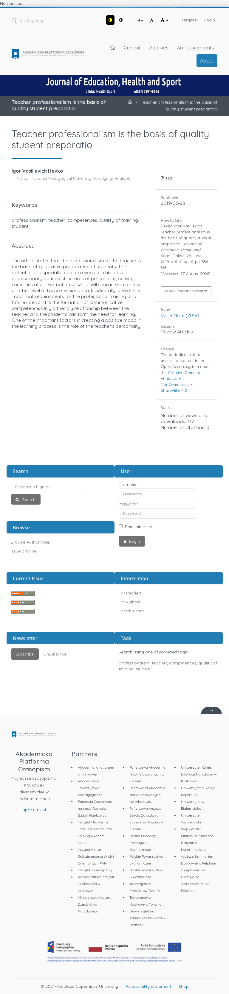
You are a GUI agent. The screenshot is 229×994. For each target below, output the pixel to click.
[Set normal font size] (152, 20)
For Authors (129, 602)
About (207, 60)
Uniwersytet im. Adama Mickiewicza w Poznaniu (147, 918)
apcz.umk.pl (34, 809)
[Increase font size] (164, 20)
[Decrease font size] (140, 20)
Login (209, 20)
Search (28, 499)
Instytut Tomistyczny (95, 870)
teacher (159, 663)
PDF (169, 178)
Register (190, 20)
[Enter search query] (61, 487)
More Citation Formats (185, 291)
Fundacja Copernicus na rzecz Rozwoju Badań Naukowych (95, 808)
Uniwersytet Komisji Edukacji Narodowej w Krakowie (199, 774)
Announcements (195, 47)
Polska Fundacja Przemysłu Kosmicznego (142, 843)
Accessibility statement (148, 986)
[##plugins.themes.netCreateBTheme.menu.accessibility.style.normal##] (121, 20)
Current (132, 47)
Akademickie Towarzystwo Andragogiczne (90, 788)
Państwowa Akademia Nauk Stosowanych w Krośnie (147, 774)
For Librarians (131, 610)
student (143, 669)
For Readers (130, 593)
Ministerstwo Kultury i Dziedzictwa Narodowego (95, 904)
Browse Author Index (31, 542)
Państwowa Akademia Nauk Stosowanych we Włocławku (147, 795)
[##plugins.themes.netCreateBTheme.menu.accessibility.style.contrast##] (110, 20)
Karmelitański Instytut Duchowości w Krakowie (96, 884)
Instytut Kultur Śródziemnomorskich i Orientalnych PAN (96, 856)
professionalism (134, 663)
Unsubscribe (55, 654)
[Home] (48, 54)
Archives (158, 47)
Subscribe (25, 654)
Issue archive (23, 551)
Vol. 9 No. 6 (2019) (180, 315)
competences (182, 663)
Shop (184, 986)
